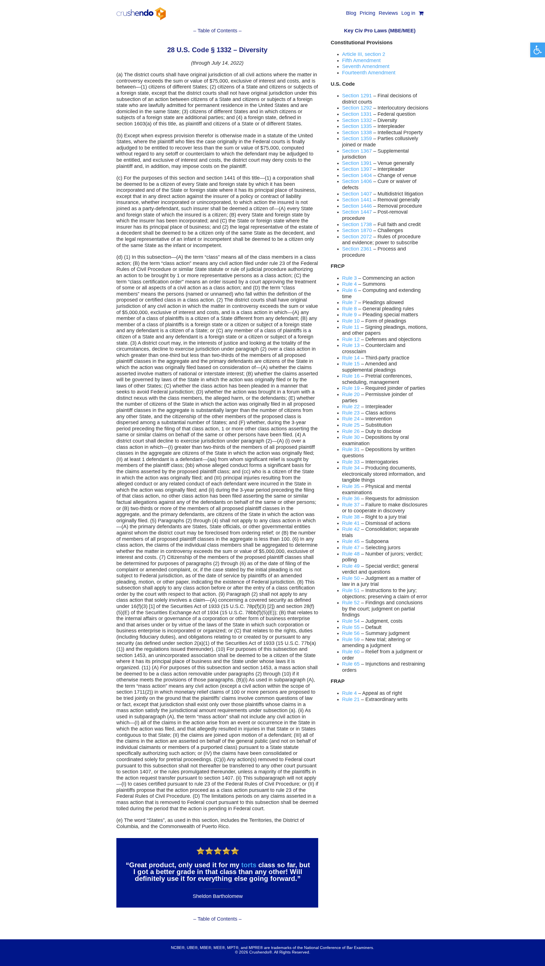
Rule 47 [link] (351, 547)
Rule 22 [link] (351, 406)
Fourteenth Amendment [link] (368, 72)
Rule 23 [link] (351, 413)
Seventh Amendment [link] (365, 66)
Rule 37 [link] (351, 505)
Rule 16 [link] (351, 376)
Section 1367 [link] (357, 151)
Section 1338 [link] (357, 132)
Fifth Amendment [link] (361, 60)
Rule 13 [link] (351, 345)
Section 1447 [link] (357, 212)
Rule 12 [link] (351, 339)
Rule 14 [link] (351, 358)
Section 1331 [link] (357, 114)
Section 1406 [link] (357, 181)
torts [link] (248, 865)
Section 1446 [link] (357, 206)
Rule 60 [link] (351, 651)
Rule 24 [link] (351, 419)
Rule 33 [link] (351, 462)
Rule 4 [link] (349, 284)
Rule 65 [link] (351, 664)
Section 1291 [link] (357, 95)
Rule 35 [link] (351, 486)
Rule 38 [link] (351, 517)
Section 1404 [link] (357, 175)
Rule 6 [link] (349, 290)
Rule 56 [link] (351, 633)
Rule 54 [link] (351, 621)
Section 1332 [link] (357, 120)
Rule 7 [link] (349, 302)
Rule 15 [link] (351, 364)
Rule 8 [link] (349, 309)
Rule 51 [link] (351, 590)
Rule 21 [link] (351, 699)
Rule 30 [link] (351, 437)
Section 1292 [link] (357, 108)
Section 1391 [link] (357, 163)
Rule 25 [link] (351, 425)
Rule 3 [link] (349, 278)
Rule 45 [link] (351, 541)
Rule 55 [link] (351, 627)
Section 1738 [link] (357, 224)
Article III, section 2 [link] (363, 54)
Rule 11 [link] (350, 327)
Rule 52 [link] (351, 602)
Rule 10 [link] (351, 321)
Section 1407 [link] (357, 194)
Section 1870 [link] (357, 230)
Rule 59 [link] (351, 639)
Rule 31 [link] (351, 449)
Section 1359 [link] (357, 138)
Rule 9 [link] (349, 314)
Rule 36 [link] (351, 498)
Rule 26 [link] (351, 431)
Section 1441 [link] (357, 200)
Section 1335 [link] (357, 126)
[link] (537, 50)
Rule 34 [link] (351, 468)
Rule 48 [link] (351, 554)
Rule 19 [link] (351, 388)
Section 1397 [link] (357, 169)
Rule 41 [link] (351, 523)
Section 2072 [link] (357, 236)
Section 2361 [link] (357, 249)
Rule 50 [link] (351, 578)
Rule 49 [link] (351, 566)
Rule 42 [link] (351, 529)
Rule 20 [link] (351, 394)
